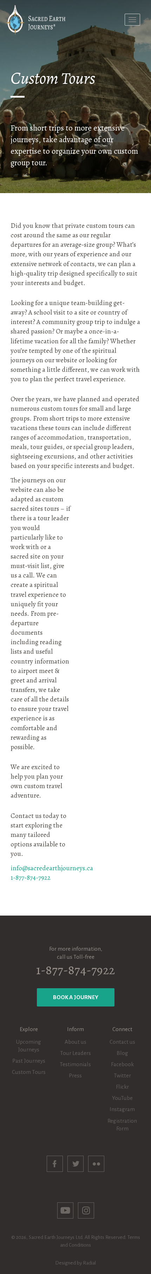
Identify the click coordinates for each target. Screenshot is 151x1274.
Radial (89, 1263)
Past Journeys (28, 1061)
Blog (122, 1053)
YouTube (122, 1098)
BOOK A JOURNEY (75, 997)
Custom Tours (29, 1072)
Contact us (122, 1042)
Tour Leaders (75, 1053)
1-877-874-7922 (31, 877)
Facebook (122, 1064)
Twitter (122, 1075)
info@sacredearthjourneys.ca (52, 868)
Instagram (122, 1109)
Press (75, 1075)
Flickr (122, 1087)
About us (75, 1042)
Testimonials (75, 1064)
